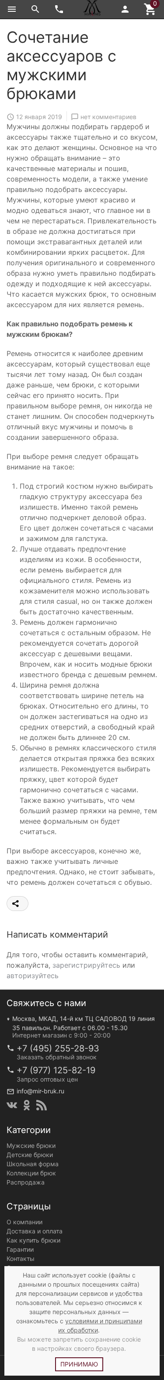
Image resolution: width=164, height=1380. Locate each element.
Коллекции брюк (31, 1173)
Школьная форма (33, 1164)
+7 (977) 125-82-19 (56, 1070)
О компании (24, 1222)
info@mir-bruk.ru (40, 1091)
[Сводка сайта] (41, 1105)
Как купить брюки (33, 1240)
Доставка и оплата (35, 1231)
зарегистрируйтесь (86, 965)
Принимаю (79, 1364)
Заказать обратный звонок (57, 1057)
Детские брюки (30, 1154)
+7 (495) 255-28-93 (58, 1048)
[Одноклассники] (26, 1105)
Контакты (21, 1258)
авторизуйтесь (33, 975)
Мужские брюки (31, 1145)
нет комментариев (108, 116)
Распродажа (26, 1182)
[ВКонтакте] (12, 1105)
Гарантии (20, 1249)
